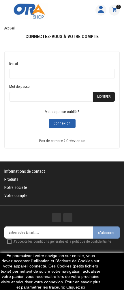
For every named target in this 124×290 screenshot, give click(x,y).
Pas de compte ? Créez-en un (62, 140)
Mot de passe (19, 86)
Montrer (103, 96)
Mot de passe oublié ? (62, 111)
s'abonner (106, 233)
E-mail (13, 63)
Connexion (62, 123)
